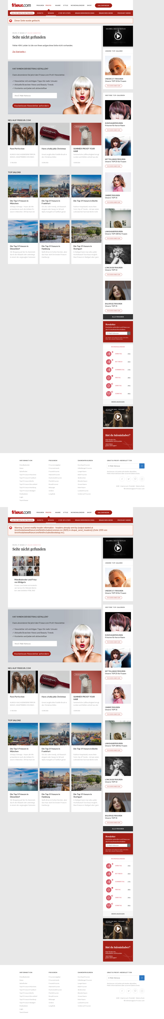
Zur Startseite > (19, 51)
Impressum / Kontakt (127, 486)
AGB (117, 486)
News (21, 468)
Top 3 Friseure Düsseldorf (28, 484)
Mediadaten (23, 494)
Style (65, 5)
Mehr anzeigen (118, 402)
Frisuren (40, 5)
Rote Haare (81, 487)
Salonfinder (103, 5)
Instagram (142, 479)
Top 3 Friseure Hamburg (27, 487)
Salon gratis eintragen (22, 13)
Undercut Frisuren (84, 494)
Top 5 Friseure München (27, 475)
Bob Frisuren (82, 475)
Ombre (51, 491)
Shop (89, 5)
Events (40, 13)
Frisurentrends (54, 468)
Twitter (128, 479)
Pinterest (135, 479)
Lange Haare (82, 471)
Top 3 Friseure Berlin (26, 481)
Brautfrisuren (53, 484)
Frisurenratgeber (55, 465)
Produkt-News (124, 13)
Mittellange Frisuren (85, 468)
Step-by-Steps (65, 13)
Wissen (51, 13)
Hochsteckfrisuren (55, 478)
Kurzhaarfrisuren (84, 465)
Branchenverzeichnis (84, 13)
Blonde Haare (82, 481)
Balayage (52, 487)
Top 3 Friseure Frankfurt (27, 478)
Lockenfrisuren (83, 491)
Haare (58, 5)
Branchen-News (106, 13)
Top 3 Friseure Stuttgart (27, 491)
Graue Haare (82, 484)
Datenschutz (119, 339)
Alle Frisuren (118, 317)
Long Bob (52, 494)
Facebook (122, 479)
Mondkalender (77, 5)
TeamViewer (23, 500)
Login (21, 497)
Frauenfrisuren (54, 471)
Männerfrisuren (54, 475)
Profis (48, 5)
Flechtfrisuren (54, 481)
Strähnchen (82, 478)
